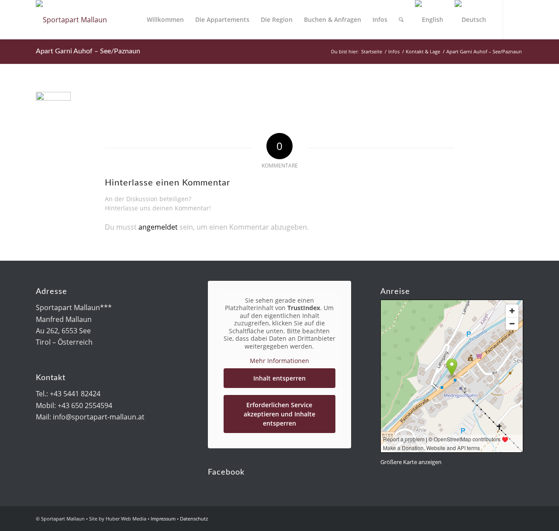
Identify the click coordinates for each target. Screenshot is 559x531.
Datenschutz (194, 518)
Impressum (163, 518)
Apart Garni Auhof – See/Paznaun (88, 51)
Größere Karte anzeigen (411, 462)
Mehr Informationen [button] (279, 361)
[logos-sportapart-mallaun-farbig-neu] (71, 19)
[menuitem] (165, 19)
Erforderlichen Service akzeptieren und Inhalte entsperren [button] (279, 414)
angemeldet (158, 227)
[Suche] (401, 19)
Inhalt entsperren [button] (279, 378)
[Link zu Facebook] (516, 19)
